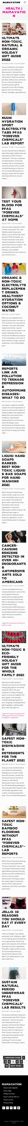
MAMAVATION (15, 1121)
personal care (14, 715)
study (9, 625)
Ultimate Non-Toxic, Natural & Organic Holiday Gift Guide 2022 (12, 48)
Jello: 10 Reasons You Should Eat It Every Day (14, 919)
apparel (12, 713)
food (23, 713)
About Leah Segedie (10, 1088)
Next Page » (16, 1066)
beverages (18, 713)
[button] (24, 2)
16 (7, 1066)
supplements (14, 717)
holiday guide (6, 715)
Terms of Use (8, 1100)
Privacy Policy (8, 1103)
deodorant (13, 623)
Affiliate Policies (9, 1094)
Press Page (7, 1091)
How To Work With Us (11, 1097)
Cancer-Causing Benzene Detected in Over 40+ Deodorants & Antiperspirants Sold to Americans (14, 563)
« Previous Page (12, 1058)
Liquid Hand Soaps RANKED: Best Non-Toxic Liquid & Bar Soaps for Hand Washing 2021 (14, 470)
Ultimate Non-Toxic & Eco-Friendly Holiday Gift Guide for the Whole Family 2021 (13, 660)
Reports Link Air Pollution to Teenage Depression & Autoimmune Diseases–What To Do (14, 383)
